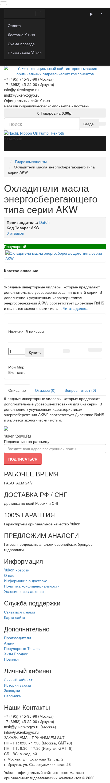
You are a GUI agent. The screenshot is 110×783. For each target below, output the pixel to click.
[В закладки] (91, 350)
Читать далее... (76, 308)
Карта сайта (14, 617)
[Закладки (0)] (83, 12)
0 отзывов (15, 233)
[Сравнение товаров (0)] (76, 12)
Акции (9, 643)
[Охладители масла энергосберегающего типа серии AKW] (55, 255)
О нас (9, 575)
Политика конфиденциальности (32, 586)
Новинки (11, 659)
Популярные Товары (22, 648)
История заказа (17, 685)
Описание (17, 390)
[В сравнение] (98, 350)
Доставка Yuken (21, 34)
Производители (17, 637)
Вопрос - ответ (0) (80, 390)
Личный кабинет (18, 679)
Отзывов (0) (45, 390)
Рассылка (12, 695)
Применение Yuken (25, 52)
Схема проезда (21, 43)
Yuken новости (16, 570)
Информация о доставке (25, 580)
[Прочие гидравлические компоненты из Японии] (34, 132)
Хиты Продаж (16, 653)
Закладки (12, 690)
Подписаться (22, 459)
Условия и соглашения (24, 591)
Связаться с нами (19, 612)
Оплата (14, 25)
